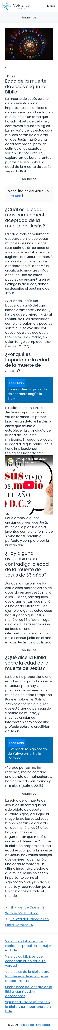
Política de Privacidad (34, 1025)
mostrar (15, 196)
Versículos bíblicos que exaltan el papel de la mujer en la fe (28, 946)
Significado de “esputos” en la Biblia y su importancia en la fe (28, 1006)
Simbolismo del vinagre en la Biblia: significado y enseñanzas (28, 991)
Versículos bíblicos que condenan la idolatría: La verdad (25, 961)
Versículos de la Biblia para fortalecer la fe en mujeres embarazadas (27, 976)
